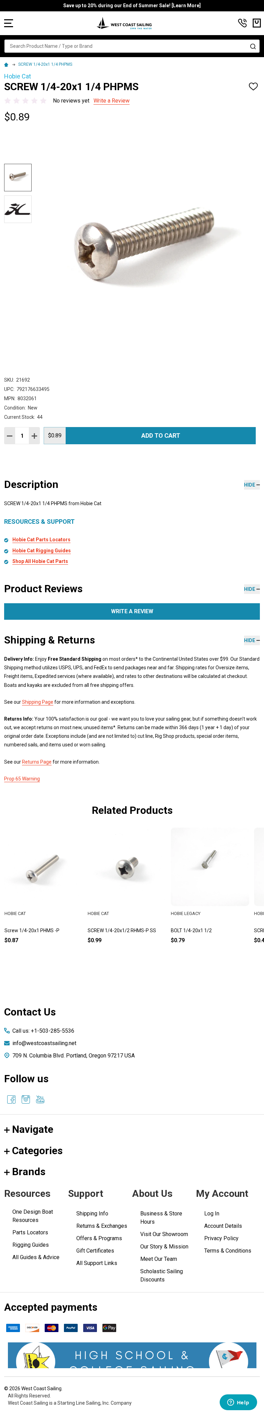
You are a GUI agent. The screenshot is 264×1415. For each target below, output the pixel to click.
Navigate (32, 1129)
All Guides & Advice (35, 1257)
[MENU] (8, 23)
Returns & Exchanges (101, 1226)
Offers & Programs (99, 1238)
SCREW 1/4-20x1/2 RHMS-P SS (122, 930)
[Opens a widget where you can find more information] (238, 1403)
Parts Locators (30, 1232)
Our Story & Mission (164, 1246)
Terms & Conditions (227, 1250)
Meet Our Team (158, 1259)
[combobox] (132, 46)
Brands (28, 1172)
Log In (211, 1213)
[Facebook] (11, 1099)
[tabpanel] (43, 897)
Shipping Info (92, 1213)
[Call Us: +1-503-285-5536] (242, 23)
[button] (132, 1355)
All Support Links (96, 1263)
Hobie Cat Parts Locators (41, 539)
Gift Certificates (95, 1250)
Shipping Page (37, 702)
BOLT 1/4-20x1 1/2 (191, 930)
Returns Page (37, 762)
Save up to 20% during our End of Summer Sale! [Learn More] (132, 5)
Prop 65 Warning (22, 778)
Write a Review (112, 100)
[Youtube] (40, 1099)
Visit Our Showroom (164, 1234)
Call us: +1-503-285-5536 (43, 1031)
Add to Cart (160, 435)
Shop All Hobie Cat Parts (40, 561)
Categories (37, 1151)
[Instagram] (26, 1099)
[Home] (7, 64)
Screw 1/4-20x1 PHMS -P (31, 930)
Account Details (223, 1226)
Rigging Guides (30, 1245)
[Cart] (257, 23)
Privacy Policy (221, 1238)
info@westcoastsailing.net (44, 1043)
